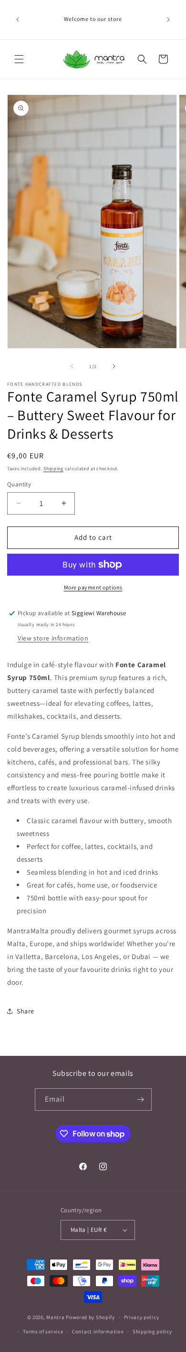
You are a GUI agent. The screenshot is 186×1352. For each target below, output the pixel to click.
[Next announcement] (168, 19)
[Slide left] (72, 366)
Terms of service (43, 1331)
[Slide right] (113, 366)
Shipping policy (152, 1331)
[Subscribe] (140, 1099)
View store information (53, 638)
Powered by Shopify (90, 1317)
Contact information (98, 1331)
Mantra (55, 1317)
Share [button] (25, 1011)
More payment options (93, 587)
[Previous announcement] (17, 19)
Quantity (19, 484)
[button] (19, 59)
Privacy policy (141, 1317)
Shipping (53, 468)
